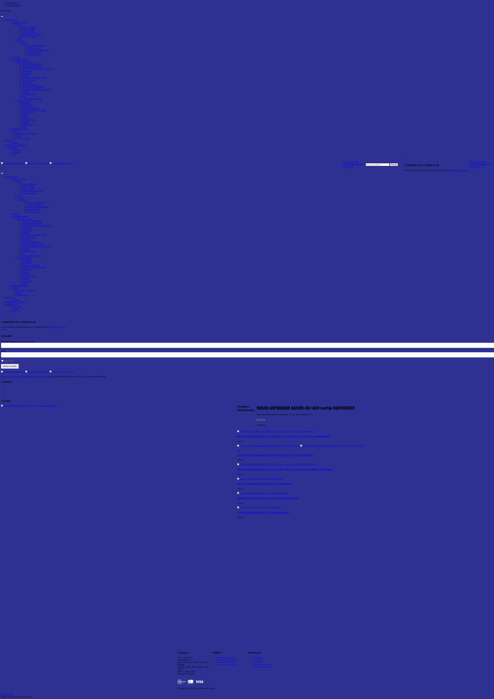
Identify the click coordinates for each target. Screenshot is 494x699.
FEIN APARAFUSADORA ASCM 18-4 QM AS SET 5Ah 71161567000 (275, 455)
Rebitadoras (26, 73)
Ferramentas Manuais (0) (16, 393)
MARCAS (10, 140)
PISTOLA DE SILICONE (32, 87)
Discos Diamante (34, 52)
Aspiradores (26, 83)
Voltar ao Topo (7, 694)
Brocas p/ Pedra (28, 29)
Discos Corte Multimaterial (38, 50)
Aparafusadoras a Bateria (32, 66)
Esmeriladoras (27, 106)
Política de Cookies (226, 662)
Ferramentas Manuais (20, 129)
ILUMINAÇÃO (28, 94)
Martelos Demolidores (31, 108)
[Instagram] (294, 652)
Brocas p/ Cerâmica (30, 36)
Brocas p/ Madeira (29, 27)
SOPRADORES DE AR (32, 99)
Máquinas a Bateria (24, 62)
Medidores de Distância (26, 134)
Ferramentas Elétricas (20, 59)
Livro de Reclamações (262, 664)
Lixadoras (26, 92)
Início (3, 377)
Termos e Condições (226, 658)
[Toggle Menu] (2, 16)
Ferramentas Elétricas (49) (16, 391)
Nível (18, 136)
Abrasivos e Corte (18, 22)
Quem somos (16, 150)
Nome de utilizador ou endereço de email (17, 341)
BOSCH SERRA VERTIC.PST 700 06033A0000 (263, 512)
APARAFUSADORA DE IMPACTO (37, 69)
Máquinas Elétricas (24, 101)
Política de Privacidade (227, 660)
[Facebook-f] (301, 652)
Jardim (24, 127)
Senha (3, 351)
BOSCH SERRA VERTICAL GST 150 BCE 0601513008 (267, 498)
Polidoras (25, 122)
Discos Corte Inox (34, 48)
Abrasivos (20, 41)
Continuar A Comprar (460, 170)
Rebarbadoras (27, 71)
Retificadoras (27, 124)
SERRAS (26, 76)
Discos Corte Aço (34, 55)
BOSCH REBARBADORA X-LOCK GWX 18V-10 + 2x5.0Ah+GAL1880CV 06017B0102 (285, 469)
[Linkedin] (287, 652)
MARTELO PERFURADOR (34, 78)
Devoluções (258, 660)
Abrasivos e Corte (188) (16, 386)
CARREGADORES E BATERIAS (36, 90)
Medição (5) (11, 396)
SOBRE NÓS (12, 147)
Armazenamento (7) (14, 389)
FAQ (13, 154)
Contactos (15, 152)
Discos (24, 43)
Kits (23, 96)
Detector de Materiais (30, 85)
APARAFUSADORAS (31, 64)
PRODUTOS (11, 20)
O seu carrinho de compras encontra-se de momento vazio (427, 170)
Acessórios (15, 57)
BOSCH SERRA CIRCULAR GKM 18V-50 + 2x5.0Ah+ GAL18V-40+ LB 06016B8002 (283, 436)
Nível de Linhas (22, 138)
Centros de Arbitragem (262, 667)
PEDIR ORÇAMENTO (16, 145)
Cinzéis (19, 39)
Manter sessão (9, 361)
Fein (239, 450)
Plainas (24, 115)
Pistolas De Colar (29, 120)
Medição (14, 131)
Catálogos (15, 143)
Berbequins (26, 103)
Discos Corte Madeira (36, 46)
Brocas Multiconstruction (32, 34)
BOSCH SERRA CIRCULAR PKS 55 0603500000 (264, 483)
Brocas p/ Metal (28, 32)
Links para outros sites (227, 664)
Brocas (19, 25)
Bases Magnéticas (29, 80)
